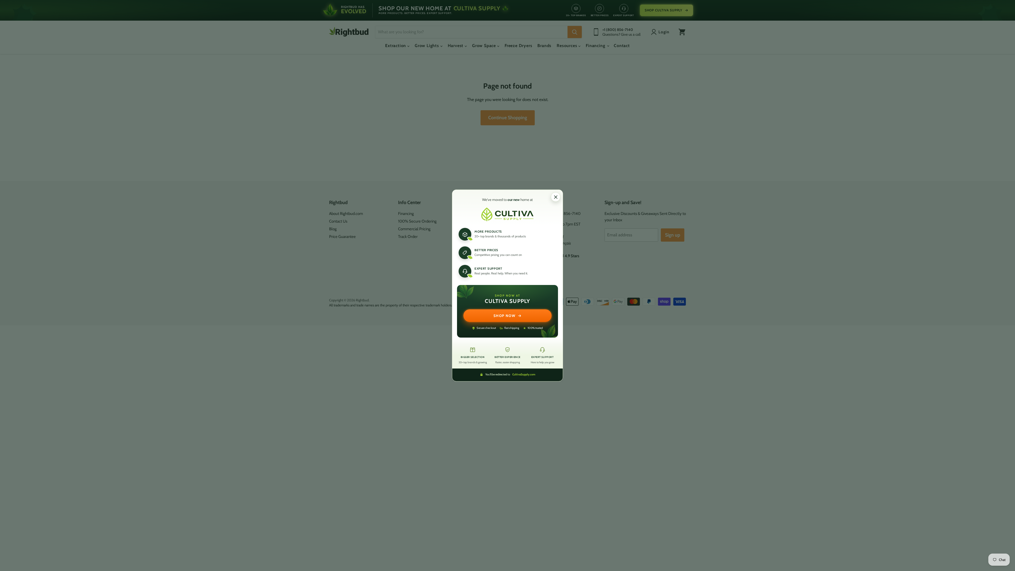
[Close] (555, 197)
